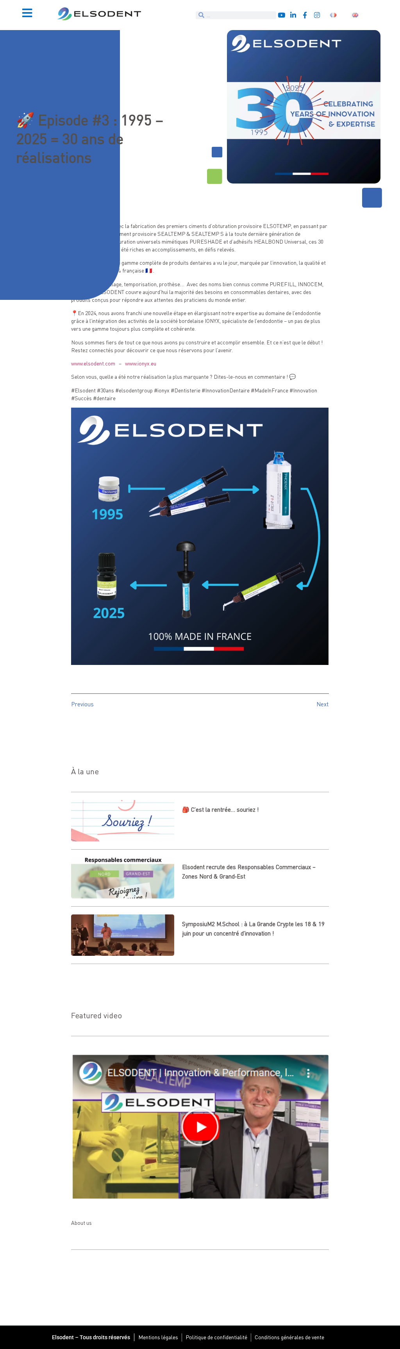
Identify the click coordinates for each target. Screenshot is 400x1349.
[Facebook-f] (305, 15)
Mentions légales (158, 1337)
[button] (200, 1126)
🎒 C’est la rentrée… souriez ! (220, 809)
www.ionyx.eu (140, 363)
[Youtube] (281, 15)
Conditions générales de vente (289, 1337)
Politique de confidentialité (216, 1337)
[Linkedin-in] (293, 15)
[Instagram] (317, 15)
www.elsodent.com (93, 363)
